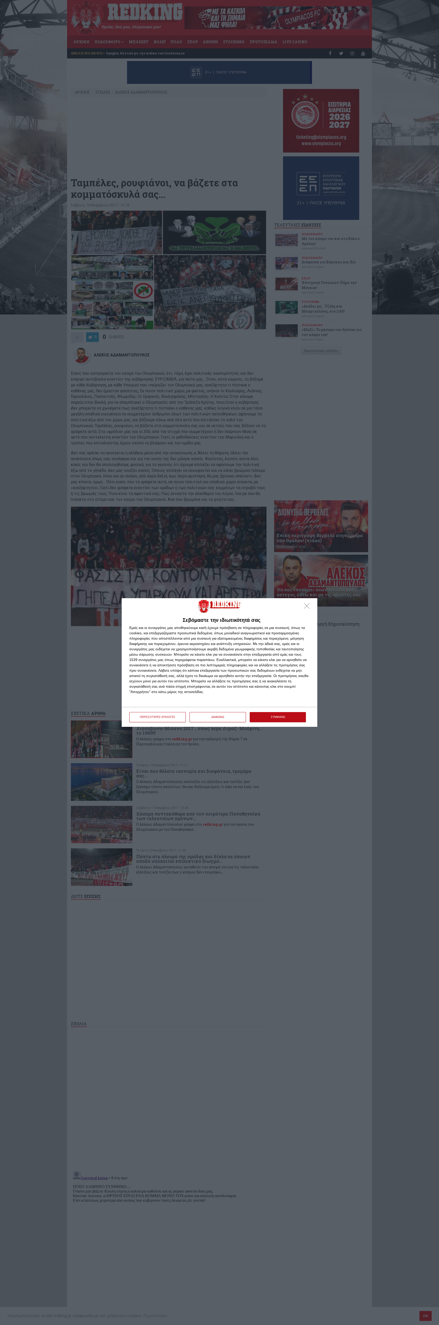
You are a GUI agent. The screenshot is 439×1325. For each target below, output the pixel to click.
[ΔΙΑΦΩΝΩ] (308, 607)
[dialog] (219, 662)
